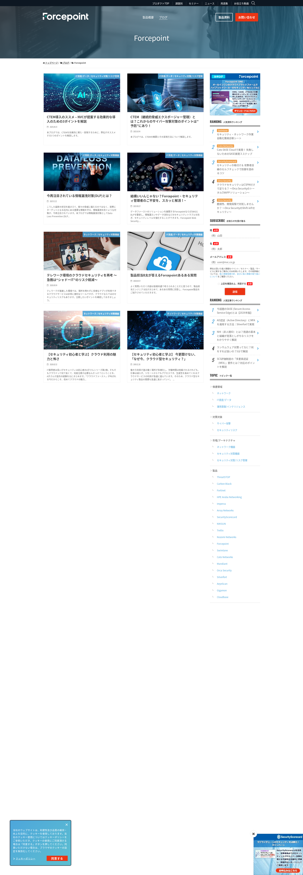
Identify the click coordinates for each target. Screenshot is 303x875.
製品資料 (224, 17)
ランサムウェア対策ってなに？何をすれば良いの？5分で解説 (235, 349)
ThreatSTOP (223, 477)
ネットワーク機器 (226, 447)
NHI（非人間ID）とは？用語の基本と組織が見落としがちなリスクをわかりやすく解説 (236, 335)
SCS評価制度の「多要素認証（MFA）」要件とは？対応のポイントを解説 (236, 362)
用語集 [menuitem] (224, 3)
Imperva (221, 503)
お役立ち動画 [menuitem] (241, 3)
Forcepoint (223, 543)
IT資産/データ (224, 400)
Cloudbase (222, 597)
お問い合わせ (246, 17)
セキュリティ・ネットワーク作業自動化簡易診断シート (235, 134)
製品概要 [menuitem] (148, 17)
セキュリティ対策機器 (228, 453)
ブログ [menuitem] (163, 17)
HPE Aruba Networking (229, 497)
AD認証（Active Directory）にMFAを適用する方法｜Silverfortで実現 (236, 322)
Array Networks (225, 510)
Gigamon (222, 590)
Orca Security (224, 570)
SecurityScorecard (227, 517)
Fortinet (221, 490)
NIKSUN (221, 523)
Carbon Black (224, 483)
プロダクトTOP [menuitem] (160, 3)
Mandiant (222, 563)
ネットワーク (224, 393)
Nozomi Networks (226, 537)
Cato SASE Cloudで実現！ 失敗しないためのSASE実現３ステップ (235, 149)
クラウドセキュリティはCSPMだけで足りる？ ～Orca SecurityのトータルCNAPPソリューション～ (236, 186)
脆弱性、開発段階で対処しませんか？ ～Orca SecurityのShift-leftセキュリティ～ (236, 206)
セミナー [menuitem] (194, 3)
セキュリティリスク (227, 430)
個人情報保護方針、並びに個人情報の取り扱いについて (235, 275)
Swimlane (222, 550)
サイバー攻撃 (224, 423)
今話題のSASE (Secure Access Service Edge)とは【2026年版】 (235, 310)
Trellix (220, 530)
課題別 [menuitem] (179, 3)
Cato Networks (225, 557)
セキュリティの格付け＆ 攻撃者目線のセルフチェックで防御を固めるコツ (235, 167)
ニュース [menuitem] (209, 3)
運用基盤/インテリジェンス (231, 406)
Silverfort (222, 577)
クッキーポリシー (25, 858)
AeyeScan (222, 583)
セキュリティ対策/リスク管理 (232, 460)
